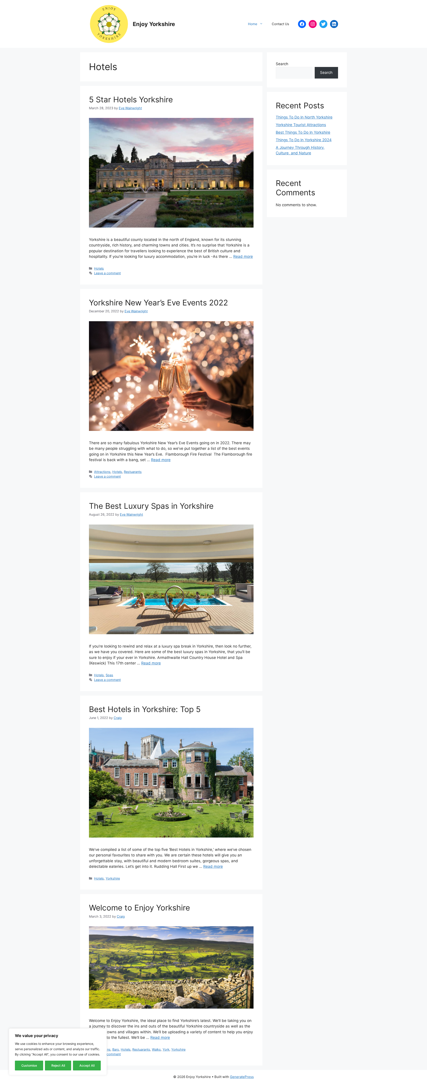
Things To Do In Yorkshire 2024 (304, 140)
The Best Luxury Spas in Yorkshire (151, 506)
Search (282, 64)
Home (252, 24)
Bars (115, 1049)
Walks (156, 1049)
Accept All (87, 1065)
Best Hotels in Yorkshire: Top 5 (145, 709)
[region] (58, 1051)
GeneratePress (242, 1077)
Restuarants (133, 472)
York (166, 1049)
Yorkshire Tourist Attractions (301, 125)
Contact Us (280, 24)
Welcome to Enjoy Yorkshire (139, 907)
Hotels (99, 268)
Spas (109, 675)
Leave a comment (107, 273)
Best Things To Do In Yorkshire (303, 132)
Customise (29, 1065)
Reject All (58, 1065)
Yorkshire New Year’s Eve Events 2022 (158, 302)
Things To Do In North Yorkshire (304, 117)
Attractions (102, 472)
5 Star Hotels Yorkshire (131, 99)
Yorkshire (113, 878)
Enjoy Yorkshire (154, 24)
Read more (243, 256)
